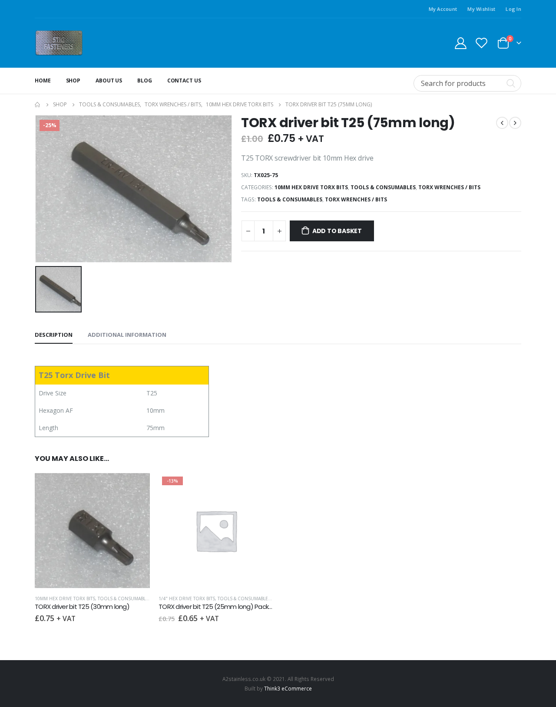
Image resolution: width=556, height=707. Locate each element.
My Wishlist (481, 9)
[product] (92, 530)
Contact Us (184, 80)
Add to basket (337, 231)
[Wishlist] (482, 43)
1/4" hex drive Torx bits (187, 598)
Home (43, 80)
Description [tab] (54, 335)
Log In (513, 9)
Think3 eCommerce (288, 688)
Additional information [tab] (127, 335)
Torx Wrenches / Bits (449, 187)
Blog (144, 80)
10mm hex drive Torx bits (311, 187)
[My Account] (460, 43)
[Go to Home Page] (38, 104)
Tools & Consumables (383, 187)
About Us (109, 80)
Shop (73, 80)
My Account (443, 9)
